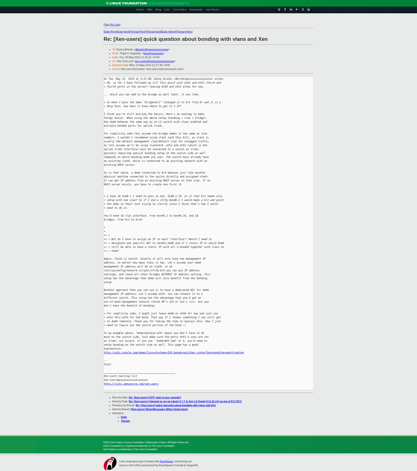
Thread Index (184, 31)
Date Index (168, 31)
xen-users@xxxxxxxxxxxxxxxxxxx (154, 61)
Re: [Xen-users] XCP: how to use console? (155, 397)
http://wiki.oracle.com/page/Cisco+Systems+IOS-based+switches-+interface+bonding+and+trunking (174, 352)
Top (106, 24)
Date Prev (110, 31)
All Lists (115, 24)
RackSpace (166, 461)
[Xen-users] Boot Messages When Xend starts (159, 409)
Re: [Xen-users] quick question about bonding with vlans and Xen (176, 405)
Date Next (123, 31)
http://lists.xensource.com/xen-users (131, 383)
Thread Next (153, 31)
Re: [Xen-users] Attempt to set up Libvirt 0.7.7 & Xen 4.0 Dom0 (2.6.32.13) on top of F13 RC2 (185, 401)
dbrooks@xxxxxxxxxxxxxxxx (151, 49)
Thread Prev (137, 31)
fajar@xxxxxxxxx (153, 53)
